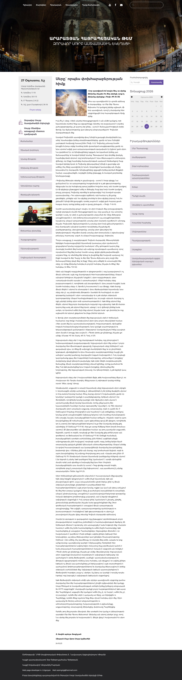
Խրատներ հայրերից (141, 223)
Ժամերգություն (139, 157)
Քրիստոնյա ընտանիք (31, 231)
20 (147, 121)
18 (137, 121)
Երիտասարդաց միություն (33, 177)
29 (156, 126)
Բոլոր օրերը (35, 110)
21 (151, 121)
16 (161, 116)
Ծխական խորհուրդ (30, 150)
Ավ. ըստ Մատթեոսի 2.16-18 (35, 104)
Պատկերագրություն (141, 240)
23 (161, 121)
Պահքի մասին (138, 196)
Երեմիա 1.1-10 (29, 93)
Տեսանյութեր (71, 5)
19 (142, 121)
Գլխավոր (27, 5)
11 (137, 116)
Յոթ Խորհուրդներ (140, 166)
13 (147, 116)
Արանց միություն (28, 159)
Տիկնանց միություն (29, 168)
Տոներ (135, 187)
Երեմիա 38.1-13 (30, 97)
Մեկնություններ (139, 232)
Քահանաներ (27, 141)
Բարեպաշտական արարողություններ (141, 176)
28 (151, 126)
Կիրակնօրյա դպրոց (30, 186)
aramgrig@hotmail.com (67, 670)
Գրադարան (55, 5)
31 (132, 131)
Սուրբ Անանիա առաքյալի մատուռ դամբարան (34, 131)
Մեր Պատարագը (140, 148)
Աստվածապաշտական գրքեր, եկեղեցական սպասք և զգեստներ (146, 261)
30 (161, 126)
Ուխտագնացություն (30, 249)
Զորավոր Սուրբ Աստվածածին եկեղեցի (37, 122)
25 (137, 126)
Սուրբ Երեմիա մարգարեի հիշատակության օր (33, 87)
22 (156, 121)
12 (142, 116)
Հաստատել (156, 82)
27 (147, 126)
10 (132, 116)
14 (151, 116)
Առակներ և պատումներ (143, 205)
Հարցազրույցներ (28, 240)
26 (142, 126)
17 (132, 121)
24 (132, 126)
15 (156, 116)
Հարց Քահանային (90, 5)
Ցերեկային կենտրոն (30, 195)
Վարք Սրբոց (138, 214)
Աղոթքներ (137, 249)
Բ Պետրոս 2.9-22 (30, 100)
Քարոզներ (41, 5)
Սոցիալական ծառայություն (33, 257)
